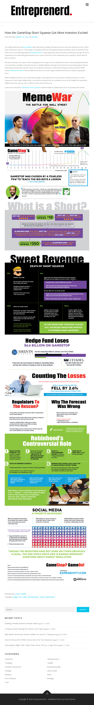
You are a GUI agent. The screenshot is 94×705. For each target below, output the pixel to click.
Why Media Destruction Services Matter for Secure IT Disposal (29, 634)
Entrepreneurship (53, 667)
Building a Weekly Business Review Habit (21, 623)
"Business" (9, 659)
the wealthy (27, 47)
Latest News (20, 594)
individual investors (16, 70)
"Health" (50, 663)
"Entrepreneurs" (53, 659)
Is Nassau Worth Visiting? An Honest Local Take (24, 629)
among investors (36, 52)
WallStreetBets (47, 597)
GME (25, 597)
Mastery (8, 674)
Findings (8, 671)
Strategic (50, 678)
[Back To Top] (47, 693)
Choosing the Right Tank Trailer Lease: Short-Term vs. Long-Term (31, 645)
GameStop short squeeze (31, 87)
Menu (87, 4)
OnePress (52, 699)
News (49, 674)
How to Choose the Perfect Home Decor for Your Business (28, 640)
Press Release (10, 678)
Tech (7, 682)
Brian (35, 37)
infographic (33, 597)
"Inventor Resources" (13, 667)
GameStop (17, 597)
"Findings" (9, 663)
